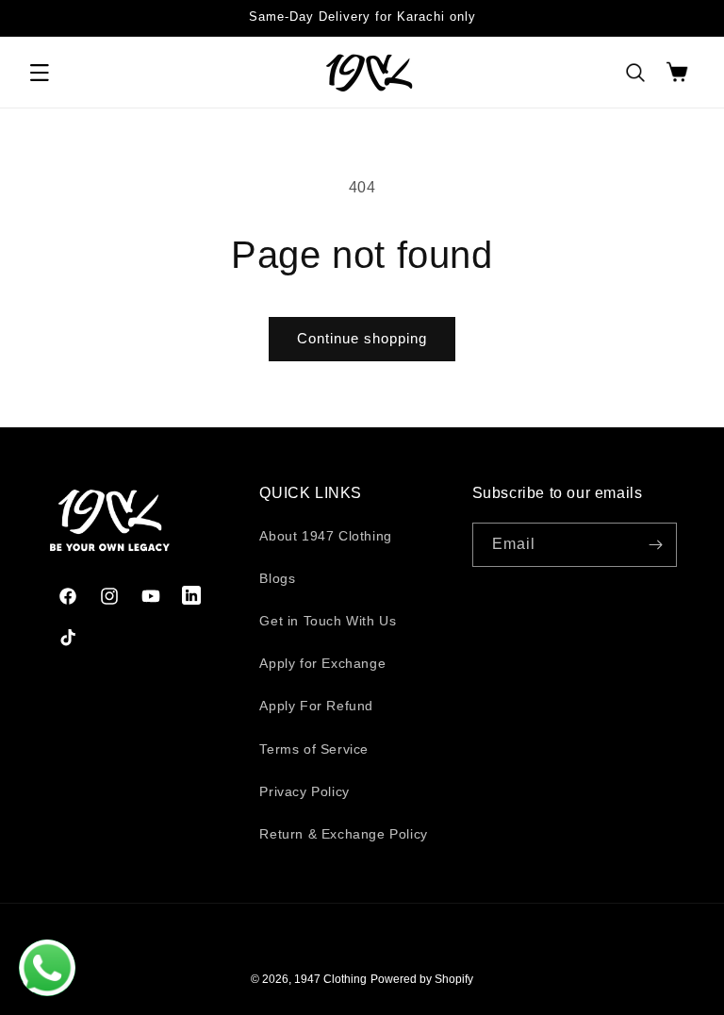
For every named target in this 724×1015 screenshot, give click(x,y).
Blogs (277, 578)
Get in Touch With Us (327, 620)
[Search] (635, 72)
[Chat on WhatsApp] (47, 968)
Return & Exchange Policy (343, 833)
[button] (39, 72)
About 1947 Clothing (325, 535)
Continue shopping (362, 338)
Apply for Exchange (322, 663)
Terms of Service (314, 749)
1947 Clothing (330, 979)
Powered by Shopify (421, 979)
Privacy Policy (304, 791)
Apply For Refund (316, 705)
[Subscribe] (655, 545)
